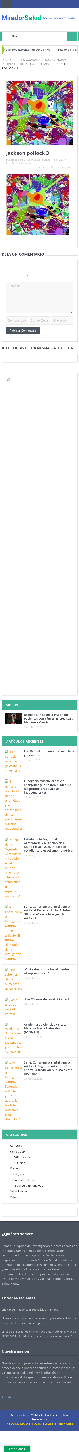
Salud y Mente (19, 1174)
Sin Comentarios (21, 163)
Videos (14, 1197)
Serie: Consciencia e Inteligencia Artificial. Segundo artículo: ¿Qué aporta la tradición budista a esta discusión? (48, 1068)
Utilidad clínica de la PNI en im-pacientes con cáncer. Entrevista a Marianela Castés (48, 718)
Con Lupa (16, 1145)
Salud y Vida (17, 1152)
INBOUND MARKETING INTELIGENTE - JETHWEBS (39, 1423)
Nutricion (19, 1163)
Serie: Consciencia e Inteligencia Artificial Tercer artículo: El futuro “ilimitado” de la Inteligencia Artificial (48, 912)
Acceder (7, 1397)
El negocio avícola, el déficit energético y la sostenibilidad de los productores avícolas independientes (47, 787)
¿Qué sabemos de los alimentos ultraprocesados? (47, 971)
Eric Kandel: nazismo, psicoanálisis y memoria (49, 753)
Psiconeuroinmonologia (28, 1185)
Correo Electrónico (62, 167)
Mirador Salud (31, 159)
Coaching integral (24, 1180)
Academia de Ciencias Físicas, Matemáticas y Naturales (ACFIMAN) (45, 1028)
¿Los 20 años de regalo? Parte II (46, 999)
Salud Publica (18, 1191)
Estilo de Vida (21, 1157)
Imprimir (40, 167)
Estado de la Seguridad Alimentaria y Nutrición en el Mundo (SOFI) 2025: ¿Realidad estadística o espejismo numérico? (49, 845)
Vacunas (15, 1168)
